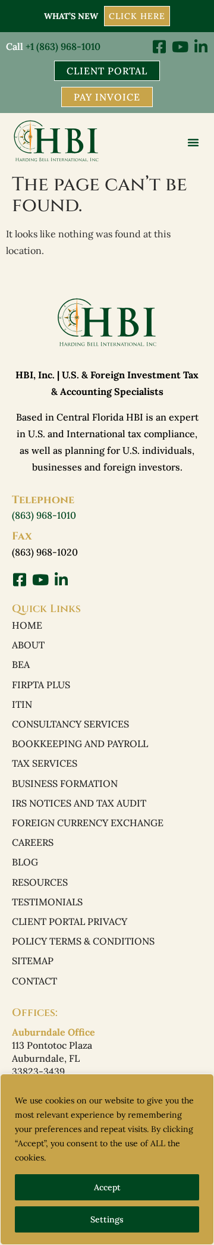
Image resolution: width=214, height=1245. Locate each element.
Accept (107, 1187)
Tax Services (44, 763)
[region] (107, 1159)
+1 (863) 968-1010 (63, 46)
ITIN (22, 704)
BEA (21, 664)
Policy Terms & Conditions (83, 941)
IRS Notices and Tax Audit (79, 803)
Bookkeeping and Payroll (80, 743)
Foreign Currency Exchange (87, 823)
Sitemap (33, 961)
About (28, 645)
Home (27, 625)
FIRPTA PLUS (41, 685)
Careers (33, 842)
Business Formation (65, 783)
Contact (34, 981)
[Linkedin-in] (200, 46)
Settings (107, 1219)
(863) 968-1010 (44, 515)
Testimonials (47, 902)
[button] (193, 142)
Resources (40, 882)
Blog (25, 862)
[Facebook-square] (159, 46)
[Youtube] (179, 46)
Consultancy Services (70, 724)
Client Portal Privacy (69, 921)
